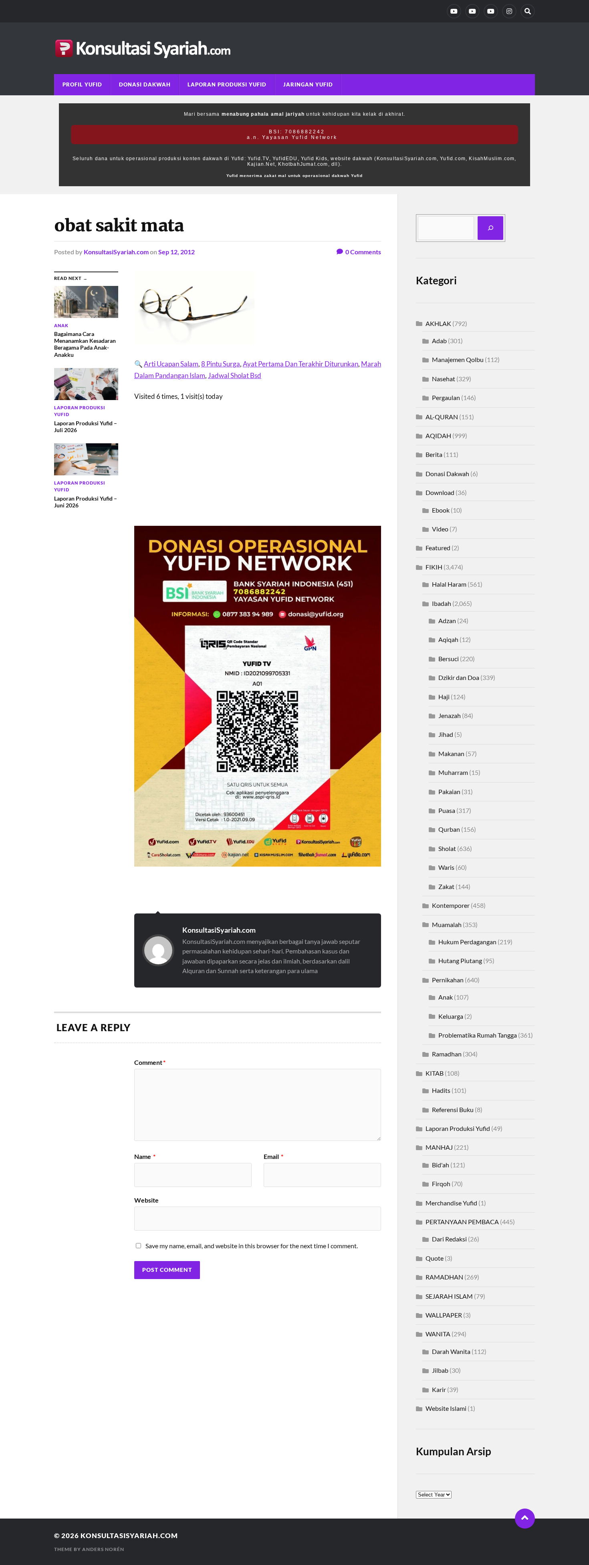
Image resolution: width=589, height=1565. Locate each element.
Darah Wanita (451, 1351)
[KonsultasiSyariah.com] (294, 48)
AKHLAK (438, 323)
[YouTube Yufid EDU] (472, 11)
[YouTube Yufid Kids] (491, 11)
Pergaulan (446, 397)
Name (144, 1156)
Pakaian (449, 791)
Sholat (447, 848)
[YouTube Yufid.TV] (454, 11)
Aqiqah (448, 639)
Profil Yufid (82, 84)
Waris (446, 867)
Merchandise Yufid (451, 1203)
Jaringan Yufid (308, 84)
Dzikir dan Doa (458, 677)
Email (273, 1156)
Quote (435, 1258)
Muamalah (447, 924)
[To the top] (525, 1519)
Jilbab (440, 1370)
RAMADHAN (444, 1277)
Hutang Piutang (460, 960)
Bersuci (448, 658)
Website (146, 1199)
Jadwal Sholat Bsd (234, 375)
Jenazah (449, 715)
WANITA (438, 1334)
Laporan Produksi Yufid (227, 84)
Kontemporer (451, 905)
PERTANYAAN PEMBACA (462, 1221)
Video (440, 529)
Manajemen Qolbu (458, 359)
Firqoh (441, 1183)
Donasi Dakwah (145, 84)
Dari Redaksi (449, 1239)
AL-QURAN (442, 416)
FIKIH (434, 567)
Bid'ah (440, 1165)
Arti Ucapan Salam (171, 364)
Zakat (446, 886)
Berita (434, 454)
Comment (149, 1062)
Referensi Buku (453, 1109)
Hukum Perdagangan (467, 941)
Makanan (451, 753)
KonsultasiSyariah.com (116, 251)
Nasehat (443, 378)
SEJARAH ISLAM (449, 1296)
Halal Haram (449, 584)
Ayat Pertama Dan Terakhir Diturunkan (300, 364)
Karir (439, 1389)
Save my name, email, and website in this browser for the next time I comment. (251, 1245)
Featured (438, 547)
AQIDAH (438, 435)
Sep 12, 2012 (176, 251)
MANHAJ (439, 1147)
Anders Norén (103, 1549)
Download (440, 492)
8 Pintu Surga (220, 364)
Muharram (453, 772)
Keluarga (450, 1016)
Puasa (446, 810)
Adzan (447, 620)
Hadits (441, 1090)
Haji (444, 696)
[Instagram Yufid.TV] (509, 11)
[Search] (527, 11)
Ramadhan (447, 1054)
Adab (439, 340)
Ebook (441, 510)
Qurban (449, 829)
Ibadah (441, 603)
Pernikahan (448, 980)
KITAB (435, 1073)
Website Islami (446, 1408)
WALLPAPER (444, 1315)
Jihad (445, 734)
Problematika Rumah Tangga (477, 1035)
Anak (445, 997)
